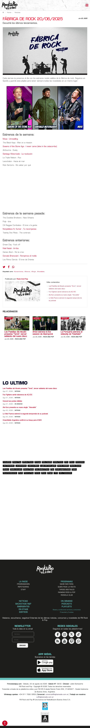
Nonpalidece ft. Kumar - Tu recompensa (19, 229)
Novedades (41, 271)
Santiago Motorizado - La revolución (17, 154)
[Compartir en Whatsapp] (13, 267)
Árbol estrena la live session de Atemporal (43, 333)
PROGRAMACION (23, 584)
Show (44, 473)
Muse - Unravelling (10, 139)
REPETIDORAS (23, 587)
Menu (87, 5)
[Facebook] (8, 267)
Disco (72, 462)
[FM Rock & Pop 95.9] (9, 5)
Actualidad (7, 462)
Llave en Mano (33, 466)
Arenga (37, 462)
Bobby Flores (58, 462)
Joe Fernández (8, 466)
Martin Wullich (63, 466)
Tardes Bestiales (66, 590)
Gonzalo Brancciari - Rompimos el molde (20, 256)
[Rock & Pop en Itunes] (45, 670)
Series (37, 473)
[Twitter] (4, 267)
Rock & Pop (28, 473)
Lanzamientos (19, 271)
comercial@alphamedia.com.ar (57, 694)
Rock (20, 473)
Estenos (27, 271)
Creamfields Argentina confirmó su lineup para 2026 (22, 420)
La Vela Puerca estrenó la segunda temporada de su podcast (25, 414)
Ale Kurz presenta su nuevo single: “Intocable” (64, 295)
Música (6, 469)
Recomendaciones (10, 473)
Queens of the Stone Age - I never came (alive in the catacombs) (30, 146)
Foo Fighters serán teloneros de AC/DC (62, 292)
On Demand (18, 404)
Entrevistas (80, 462)
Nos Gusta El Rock (42, 469)
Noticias (8, 318)
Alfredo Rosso (28, 462)
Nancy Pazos (28, 469)
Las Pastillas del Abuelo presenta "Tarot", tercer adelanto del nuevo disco (15, 334)
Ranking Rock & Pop (66, 592)
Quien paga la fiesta (67, 587)
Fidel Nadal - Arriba (11, 248)
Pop (52, 469)
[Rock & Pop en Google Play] (45, 662)
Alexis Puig (17, 462)
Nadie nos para (16, 469)
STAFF (23, 590)
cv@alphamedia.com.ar (45, 697)
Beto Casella (46, 462)
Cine (66, 462)
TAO (55, 473)
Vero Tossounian (65, 473)
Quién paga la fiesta (63, 469)
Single (34, 271)
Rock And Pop (22, 279)
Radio (74, 469)
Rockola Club (67, 595)
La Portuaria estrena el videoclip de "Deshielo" (71, 333)
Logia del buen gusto (48, 466)
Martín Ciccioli (75, 466)
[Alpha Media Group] (45, 717)
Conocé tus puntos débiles (12, 401)
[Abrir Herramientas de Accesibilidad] (4, 723)
